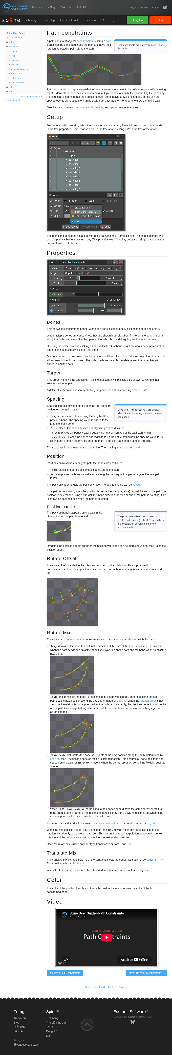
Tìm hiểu (90, 20)
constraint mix (111, 823)
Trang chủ (38, 7)
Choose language (28, 1044)
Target (14, 55)
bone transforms (86, 41)
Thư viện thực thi (70, 20)
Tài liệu (50, 1027)
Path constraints (14, 37)
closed (70, 491)
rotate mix (120, 565)
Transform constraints (29, 96)
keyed (136, 447)
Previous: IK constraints (66, 973)
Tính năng (30, 20)
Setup (11, 42)
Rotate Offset (17, 73)
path (108, 41)
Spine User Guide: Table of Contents (106, 987)
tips (112, 107)
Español (144, 7)
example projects (93, 107)
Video (11, 91)
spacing (121, 700)
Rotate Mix (16, 78)
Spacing (14, 60)
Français (155, 7)
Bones (14, 51)
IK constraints (14, 100)
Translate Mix (17, 82)
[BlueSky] (163, 7)
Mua (160, 20)
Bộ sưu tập (48, 20)
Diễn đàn (66, 7)
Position (14, 64)
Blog (16, 1022)
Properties (13, 46)
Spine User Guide (15, 33)
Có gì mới (114, 20)
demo (78, 107)
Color (11, 87)
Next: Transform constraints (145, 973)
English (133, 7)
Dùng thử (137, 20)
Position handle (20, 69)
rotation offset (148, 700)
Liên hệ (81, 7)
